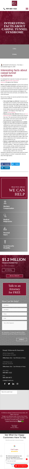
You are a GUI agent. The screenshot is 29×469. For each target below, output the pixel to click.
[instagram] (13, 384)
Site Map (14, 426)
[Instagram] (17, 384)
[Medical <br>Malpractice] (5, 215)
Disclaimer (14, 425)
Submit (21, 339)
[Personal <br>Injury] (5, 228)
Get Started (8, 270)
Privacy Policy (14, 427)
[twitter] (9, 384)
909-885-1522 (7, 372)
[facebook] (5, 384)
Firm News (19, 64)
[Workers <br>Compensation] (5, 202)
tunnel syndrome (11, 112)
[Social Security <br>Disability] (5, 242)
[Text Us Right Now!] (21, 466)
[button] (27, 9)
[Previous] (1, 456)
